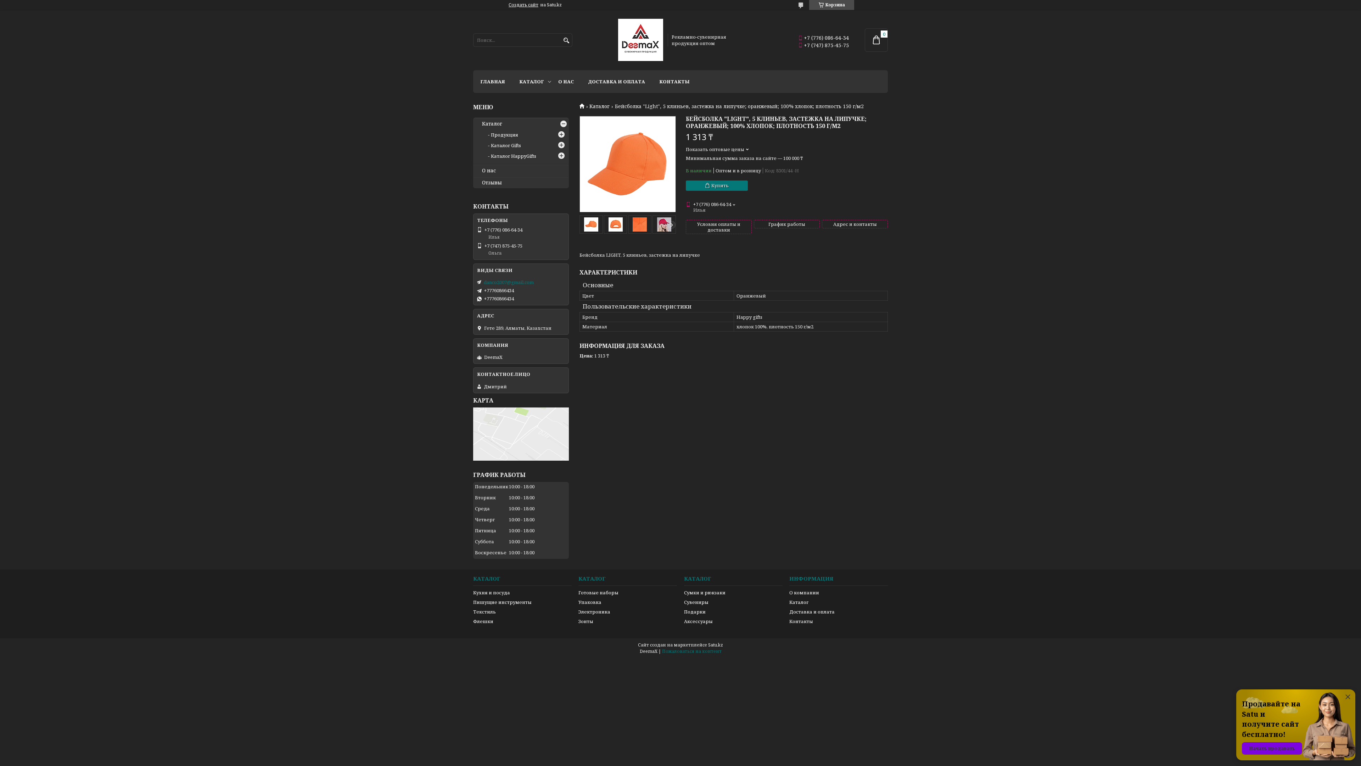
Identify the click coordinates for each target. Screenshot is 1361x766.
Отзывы (492, 182)
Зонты (585, 621)
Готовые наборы (598, 592)
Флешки (483, 621)
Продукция (504, 135)
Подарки (695, 612)
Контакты (674, 81)
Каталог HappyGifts (513, 156)
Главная (492, 81)
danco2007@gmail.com (509, 282)
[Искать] (566, 40)
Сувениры (696, 602)
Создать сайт (523, 4)
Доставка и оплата (616, 81)
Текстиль (484, 612)
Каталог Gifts (506, 145)
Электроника (594, 612)
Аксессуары (698, 621)
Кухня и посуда (491, 592)
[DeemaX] (640, 40)
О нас (566, 81)
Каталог (531, 81)
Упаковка (589, 602)
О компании (804, 592)
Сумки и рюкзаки (705, 592)
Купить (720, 185)
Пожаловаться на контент (692, 651)
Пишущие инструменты (502, 602)
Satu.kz (715, 645)
